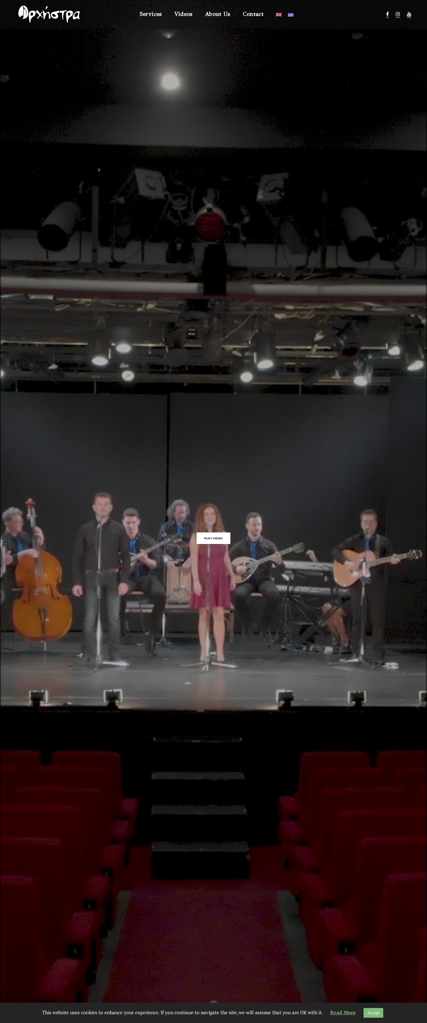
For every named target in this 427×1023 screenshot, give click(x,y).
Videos (183, 14)
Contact (253, 14)
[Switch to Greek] (291, 15)
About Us (217, 14)
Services (151, 14)
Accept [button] (373, 1013)
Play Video (213, 538)
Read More (343, 1012)
